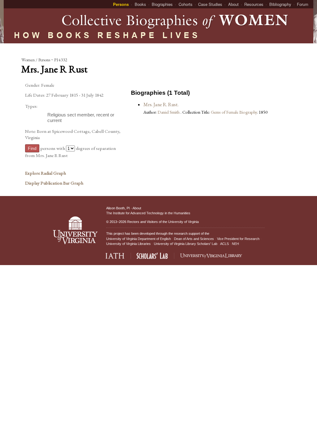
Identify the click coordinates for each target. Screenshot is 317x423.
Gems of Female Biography (234, 112)
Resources (253, 4)
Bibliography (280, 4)
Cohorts (186, 4)
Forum (302, 4)
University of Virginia (183, 222)
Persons (121, 4)
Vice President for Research (238, 239)
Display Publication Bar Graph (54, 183)
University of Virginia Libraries (128, 244)
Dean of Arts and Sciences (194, 239)
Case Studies (210, 4)
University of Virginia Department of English (138, 239)
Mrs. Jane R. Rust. (161, 104)
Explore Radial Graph (45, 173)
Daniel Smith (169, 112)
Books (140, 4)
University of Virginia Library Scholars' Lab (185, 244)
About (233, 4)
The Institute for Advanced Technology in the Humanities (148, 213)
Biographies (162, 4)
